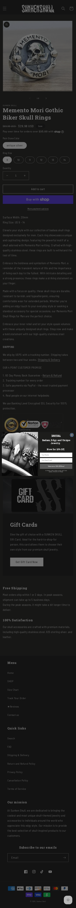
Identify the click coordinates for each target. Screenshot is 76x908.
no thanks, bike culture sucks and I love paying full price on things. (56, 471)
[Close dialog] (71, 435)
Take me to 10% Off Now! (56, 466)
